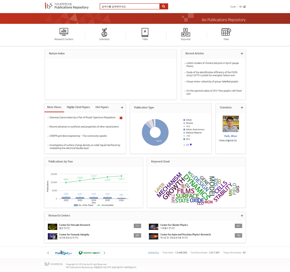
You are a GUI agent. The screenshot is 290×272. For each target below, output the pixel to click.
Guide (233, 7)
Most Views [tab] (54, 107)
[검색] (163, 6)
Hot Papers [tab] (102, 107)
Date (226, 39)
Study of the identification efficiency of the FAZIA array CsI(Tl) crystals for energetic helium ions (211, 74)
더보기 (242, 53)
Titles (145, 39)
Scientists (104, 39)
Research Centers (63, 39)
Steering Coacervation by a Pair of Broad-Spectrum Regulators (83, 117)
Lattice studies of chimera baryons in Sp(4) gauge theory (212, 64)
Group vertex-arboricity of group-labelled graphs (212, 81)
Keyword (185, 39)
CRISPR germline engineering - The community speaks (78, 136)
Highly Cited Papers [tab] (78, 107)
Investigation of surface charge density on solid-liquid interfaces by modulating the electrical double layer (85, 147)
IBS (240, 7)
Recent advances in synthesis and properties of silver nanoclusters (84, 126)
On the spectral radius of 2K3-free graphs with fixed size (213, 92)
